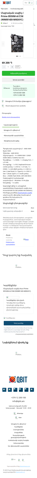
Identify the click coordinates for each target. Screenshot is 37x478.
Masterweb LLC (20, 472)
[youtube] (26, 390)
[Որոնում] (32, 3)
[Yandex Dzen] (32, 390)
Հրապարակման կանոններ (24, 334)
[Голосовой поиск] (30, 2)
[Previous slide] (3, 43)
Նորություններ (18, 430)
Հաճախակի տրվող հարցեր (18, 440)
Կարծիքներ (18, 427)
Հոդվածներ (18, 432)
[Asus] (27, 239)
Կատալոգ (15, 2)
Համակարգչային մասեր (19, 9)
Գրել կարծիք (18, 323)
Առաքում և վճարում (12, 130)
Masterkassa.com (25, 466)
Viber (20, 417)
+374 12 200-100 (19, 95)
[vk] (10, 390)
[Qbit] (7, 2)
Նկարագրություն (11, 125)
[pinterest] (4, 390)
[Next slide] (33, 43)
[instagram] (21, 390)
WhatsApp (20, 413)
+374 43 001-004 (19, 93)
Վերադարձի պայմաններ (14, 135)
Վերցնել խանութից (11, 141)
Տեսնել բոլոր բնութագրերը (11, 117)
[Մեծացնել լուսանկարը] (18, 44)
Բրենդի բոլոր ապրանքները (10, 243)
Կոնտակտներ (18, 443)
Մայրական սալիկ (25, 193)
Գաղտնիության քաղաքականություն (18, 436)
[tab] (17, 56)
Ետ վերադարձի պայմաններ (18, 446)
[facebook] (15, 390)
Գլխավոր (4, 9)
